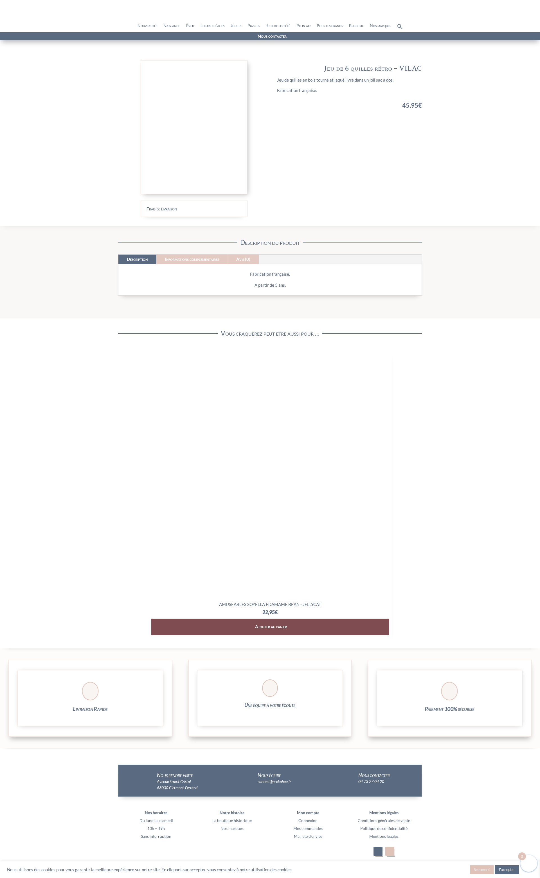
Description (137, 259)
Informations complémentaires (192, 259)
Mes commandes (308, 828)
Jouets (236, 26)
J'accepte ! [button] (507, 869)
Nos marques (380, 26)
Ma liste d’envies (308, 836)
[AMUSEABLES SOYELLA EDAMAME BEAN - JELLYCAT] (270, 596)
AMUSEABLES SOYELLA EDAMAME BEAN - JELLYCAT (270, 604)
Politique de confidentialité (384, 828)
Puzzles (254, 26)
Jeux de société (278, 26)
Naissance (171, 26)
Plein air (303, 26)
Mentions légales (384, 836)
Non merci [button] (482, 869)
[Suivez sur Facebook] (85, 37)
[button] (400, 28)
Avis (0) (243, 259)
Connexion (308, 820)
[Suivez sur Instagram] (95, 37)
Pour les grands (330, 26)
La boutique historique (232, 820)
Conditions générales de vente (384, 820)
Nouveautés (147, 26)
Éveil (190, 26)
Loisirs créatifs (212, 26)
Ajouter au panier (271, 626)
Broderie (356, 26)
